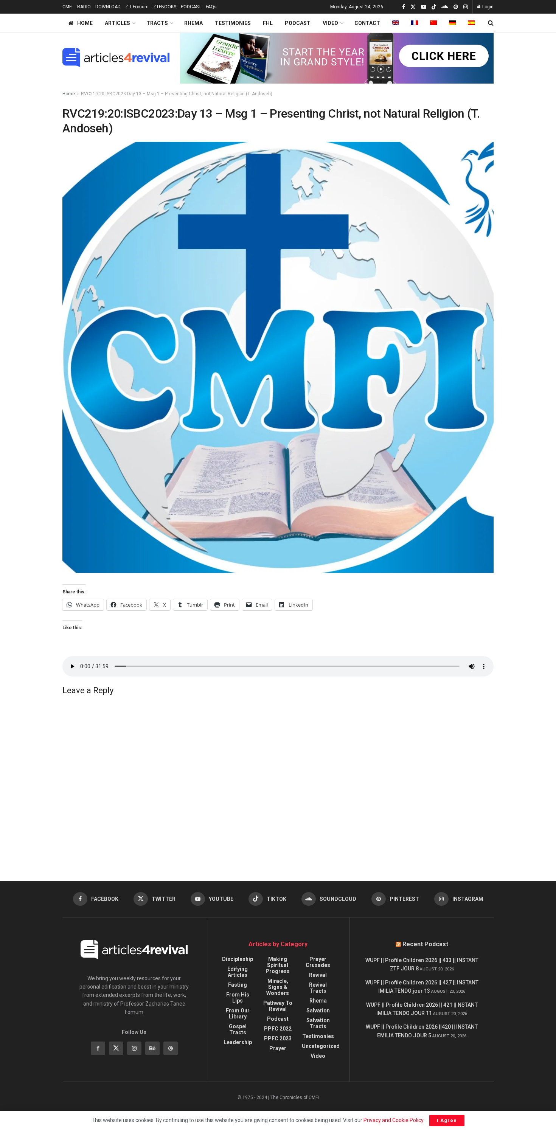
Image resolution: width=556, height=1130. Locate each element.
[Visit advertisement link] (337, 57)
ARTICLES (117, 23)
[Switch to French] (414, 23)
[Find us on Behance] (152, 1048)
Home (68, 93)
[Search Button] (491, 23)
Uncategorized (321, 1046)
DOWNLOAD (108, 6)
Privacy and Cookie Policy (393, 1120)
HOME (85, 23)
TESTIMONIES (233, 23)
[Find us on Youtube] (423, 7)
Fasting (237, 985)
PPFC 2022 (278, 1029)
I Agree (447, 1120)
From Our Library (238, 1013)
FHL (268, 23)
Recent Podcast (425, 944)
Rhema (318, 1001)
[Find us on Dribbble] (170, 1048)
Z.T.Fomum (137, 6)
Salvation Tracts (318, 1023)
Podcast (278, 1019)
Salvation (318, 1010)
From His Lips (237, 998)
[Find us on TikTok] (434, 7)
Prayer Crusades (318, 962)
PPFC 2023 (278, 1038)
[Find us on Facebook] (403, 7)
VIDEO (330, 23)
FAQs (211, 6)
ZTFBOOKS (164, 6)
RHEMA (193, 23)
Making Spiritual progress (278, 965)
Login (487, 6)
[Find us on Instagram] (465, 7)
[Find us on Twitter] (413, 7)
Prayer (277, 1048)
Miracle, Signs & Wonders (277, 987)
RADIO (84, 6)
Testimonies (318, 1036)
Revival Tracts (318, 988)
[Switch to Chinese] (433, 23)
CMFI (67, 6)
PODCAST (191, 6)
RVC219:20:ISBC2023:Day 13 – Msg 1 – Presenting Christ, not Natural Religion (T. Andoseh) (176, 93)
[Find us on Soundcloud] (444, 7)
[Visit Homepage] (115, 57)
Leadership (238, 1042)
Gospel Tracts (238, 1029)
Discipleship (237, 959)
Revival (318, 975)
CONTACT (367, 23)
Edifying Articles (237, 972)
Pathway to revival (277, 1006)
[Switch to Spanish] (471, 23)
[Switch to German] (452, 23)
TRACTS (157, 23)
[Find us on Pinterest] (455, 7)
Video (318, 1056)
